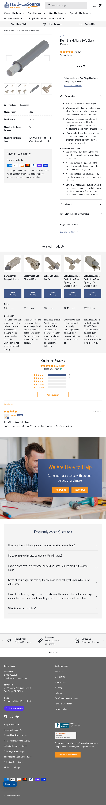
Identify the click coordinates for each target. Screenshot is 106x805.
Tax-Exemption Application (66, 698)
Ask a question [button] (53, 394)
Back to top (53, 652)
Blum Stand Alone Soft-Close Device (28, 30)
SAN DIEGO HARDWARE (68, 754)
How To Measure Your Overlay (17, 740)
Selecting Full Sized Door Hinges (18, 756)
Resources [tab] (24, 105)
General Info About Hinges (15, 735)
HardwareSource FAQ (13, 730)
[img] (10, 411)
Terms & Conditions (63, 703)
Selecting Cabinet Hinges (14, 751)
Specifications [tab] (10, 105)
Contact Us (60, 489)
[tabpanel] (28, 126)
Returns (58, 693)
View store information (73, 85)
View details (13, 293)
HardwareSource (14, 795)
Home (6, 30)
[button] (100, 5)
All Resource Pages (12, 767)
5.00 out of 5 (60, 365)
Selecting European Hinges (15, 746)
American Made (56, 18)
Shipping (58, 687)
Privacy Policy (61, 709)
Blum (12, 30)
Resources (80, 489)
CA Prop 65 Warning (69, 232)
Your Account (61, 682)
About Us (59, 671)
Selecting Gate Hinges (13, 762)
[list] (28, 58)
